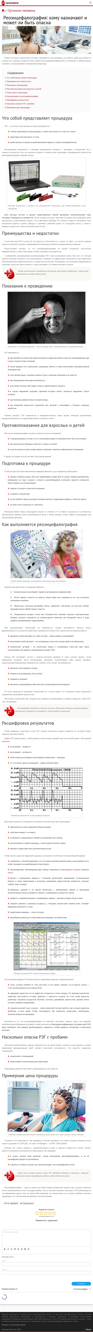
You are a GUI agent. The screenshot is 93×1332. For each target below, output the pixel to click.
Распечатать (28, 1203)
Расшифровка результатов (17, 100)
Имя (4, 1261)
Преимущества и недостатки (18, 81)
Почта (5, 1269)
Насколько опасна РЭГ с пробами (19, 103)
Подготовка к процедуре (16, 92)
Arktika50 (14, 1203)
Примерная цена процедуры (17, 107)
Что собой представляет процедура (21, 77)
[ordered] (18, 1249)
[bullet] (21, 1249)
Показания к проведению (16, 85)
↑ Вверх (88, 1329)
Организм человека (21, 10)
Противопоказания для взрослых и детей (23, 89)
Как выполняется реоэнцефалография (21, 96)
